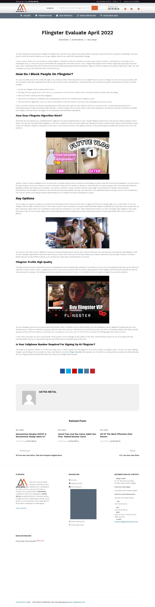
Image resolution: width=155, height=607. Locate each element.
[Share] (148, 2)
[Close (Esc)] (152, 2)
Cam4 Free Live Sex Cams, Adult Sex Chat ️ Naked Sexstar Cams (77, 435)
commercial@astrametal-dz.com (126, 522)
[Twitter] (72, 532)
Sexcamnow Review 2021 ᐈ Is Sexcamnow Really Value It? (31, 435)
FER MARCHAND (77, 497)
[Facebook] (69, 532)
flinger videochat (76, 352)
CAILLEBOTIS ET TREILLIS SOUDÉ (83, 494)
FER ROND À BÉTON (78, 501)
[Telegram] (92, 532)
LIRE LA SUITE (21, 508)
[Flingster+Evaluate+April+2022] (68, 371)
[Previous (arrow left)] (3, 303)
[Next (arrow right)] (151, 303)
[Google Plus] (76, 532)
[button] (64, 15)
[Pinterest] (85, 532)
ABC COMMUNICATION (77, 602)
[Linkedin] (82, 532)
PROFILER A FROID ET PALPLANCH (83, 507)
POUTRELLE (75, 504)
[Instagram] (89, 532)
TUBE (73, 518)
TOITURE (74, 511)
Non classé (92, 40)
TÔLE (73, 514)
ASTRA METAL (78, 40)
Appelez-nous (113, 7)
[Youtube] (79, 532)
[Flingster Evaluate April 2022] (62, 371)
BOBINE (74, 490)
